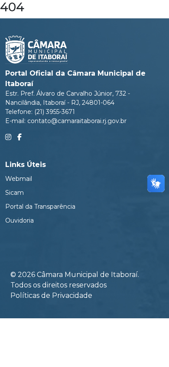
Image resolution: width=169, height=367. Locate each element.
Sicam (14, 193)
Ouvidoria (19, 220)
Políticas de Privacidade (51, 295)
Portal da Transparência (40, 206)
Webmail (18, 179)
